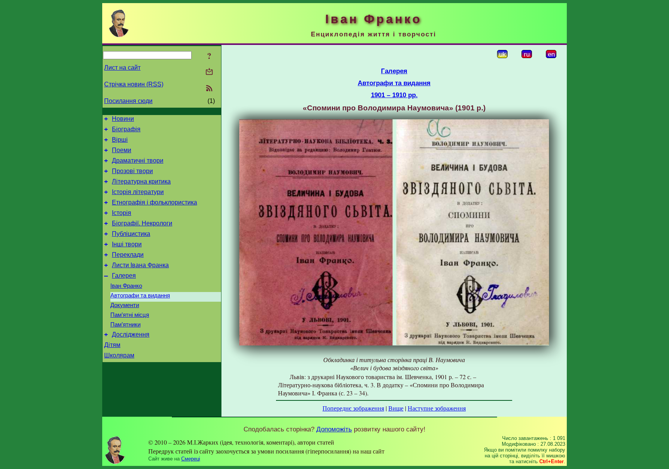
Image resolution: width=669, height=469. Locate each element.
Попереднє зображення (353, 408)
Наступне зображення (437, 408)
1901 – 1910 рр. (394, 95)
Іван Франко (126, 286)
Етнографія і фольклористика (154, 202)
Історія (121, 213)
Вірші (120, 139)
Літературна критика (141, 181)
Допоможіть (334, 429)
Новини (123, 118)
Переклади (128, 254)
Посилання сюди (128, 101)
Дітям (112, 345)
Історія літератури (138, 192)
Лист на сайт (122, 67)
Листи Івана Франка (140, 265)
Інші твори (127, 244)
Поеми (121, 150)
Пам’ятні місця (129, 315)
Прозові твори (132, 171)
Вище (395, 408)
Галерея (124, 275)
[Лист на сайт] (209, 72)
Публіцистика (131, 233)
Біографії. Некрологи (142, 223)
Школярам (119, 355)
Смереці (190, 459)
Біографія (126, 129)
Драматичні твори (137, 160)
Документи (124, 305)
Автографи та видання (140, 295)
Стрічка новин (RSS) (133, 84)
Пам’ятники (125, 324)
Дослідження (130, 334)
